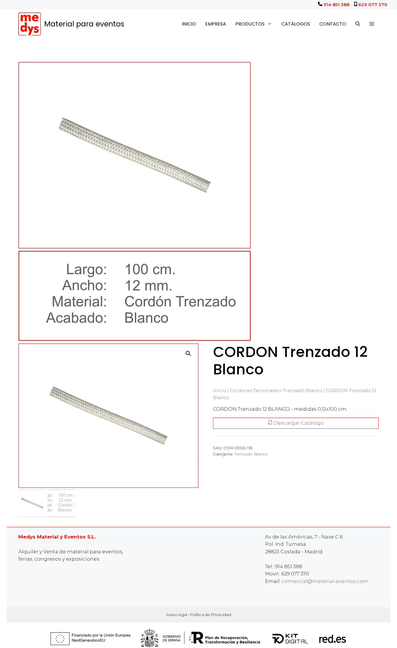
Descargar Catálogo (298, 423)
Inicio (189, 24)
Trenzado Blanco (302, 390)
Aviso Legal (176, 614)
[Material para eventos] (29, 24)
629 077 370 (372, 4)
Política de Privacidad (210, 614)
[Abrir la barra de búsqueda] (358, 24)
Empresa (215, 24)
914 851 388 (336, 4)
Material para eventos (84, 24)
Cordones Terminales (254, 390)
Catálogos (295, 24)
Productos (249, 24)
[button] (372, 24)
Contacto (332, 24)
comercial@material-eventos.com (325, 581)
